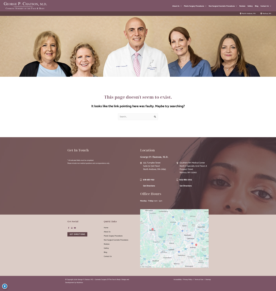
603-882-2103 (185, 180)
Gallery (106, 248)
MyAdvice (80, 282)
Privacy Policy (188, 279)
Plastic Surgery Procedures (113, 235)
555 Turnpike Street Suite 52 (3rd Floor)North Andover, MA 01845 (154, 166)
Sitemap (208, 279)
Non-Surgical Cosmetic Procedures (116, 240)
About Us (107, 231)
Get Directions (149, 185)
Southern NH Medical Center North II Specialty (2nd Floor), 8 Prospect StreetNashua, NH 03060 (193, 167)
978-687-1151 (148, 180)
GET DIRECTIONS (77, 234)
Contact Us (108, 256)
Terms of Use (199, 279)
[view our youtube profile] (75, 228)
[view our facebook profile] (68, 228)
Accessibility (178, 279)
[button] (180, 6)
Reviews (107, 244)
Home (106, 227)
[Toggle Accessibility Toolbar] (4, 286)
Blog (105, 252)
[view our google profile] (72, 228)
